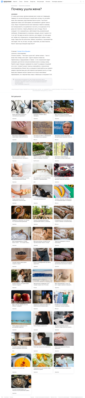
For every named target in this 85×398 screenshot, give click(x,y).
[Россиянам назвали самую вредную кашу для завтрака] (64, 173)
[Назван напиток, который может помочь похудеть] (21, 279)
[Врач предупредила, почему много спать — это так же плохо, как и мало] (21, 237)
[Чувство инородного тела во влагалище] (64, 237)
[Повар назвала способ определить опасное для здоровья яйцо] (21, 194)
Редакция (32, 397)
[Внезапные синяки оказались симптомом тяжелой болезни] (21, 131)
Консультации (14, 5)
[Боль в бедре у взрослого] (42, 321)
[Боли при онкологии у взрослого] (42, 342)
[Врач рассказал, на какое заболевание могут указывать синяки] (21, 152)
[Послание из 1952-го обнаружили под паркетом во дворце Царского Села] (42, 131)
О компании (6, 397)
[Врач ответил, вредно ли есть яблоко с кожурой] (21, 300)
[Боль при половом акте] (42, 194)
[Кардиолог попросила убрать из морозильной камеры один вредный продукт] (42, 300)
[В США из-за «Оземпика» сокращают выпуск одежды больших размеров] (64, 300)
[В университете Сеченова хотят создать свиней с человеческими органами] (64, 216)
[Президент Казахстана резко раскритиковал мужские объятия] (64, 131)
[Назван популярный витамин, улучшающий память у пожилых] (42, 216)
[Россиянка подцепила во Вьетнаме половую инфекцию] (64, 152)
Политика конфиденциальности (76, 397)
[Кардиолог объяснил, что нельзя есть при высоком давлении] (21, 216)
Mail (2, 397)
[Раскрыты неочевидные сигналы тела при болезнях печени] (21, 173)
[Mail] (2, 1)
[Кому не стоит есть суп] (21, 363)
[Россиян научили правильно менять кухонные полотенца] (21, 342)
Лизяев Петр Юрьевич (23, 51)
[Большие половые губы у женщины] (42, 110)
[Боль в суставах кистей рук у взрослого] (64, 342)
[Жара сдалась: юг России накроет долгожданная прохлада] (64, 385)
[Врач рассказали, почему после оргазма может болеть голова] (42, 237)
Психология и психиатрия (24, 5)
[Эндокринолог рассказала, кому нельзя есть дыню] (42, 363)
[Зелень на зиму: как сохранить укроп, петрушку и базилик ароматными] (42, 152)
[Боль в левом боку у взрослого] (64, 363)
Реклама (11, 397)
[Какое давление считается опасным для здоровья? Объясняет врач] (21, 110)
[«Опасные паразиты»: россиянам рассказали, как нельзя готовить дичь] (64, 258)
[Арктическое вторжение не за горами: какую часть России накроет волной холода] (42, 279)
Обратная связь (54, 397)
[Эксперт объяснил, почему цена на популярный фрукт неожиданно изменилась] (64, 194)
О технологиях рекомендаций (63, 397)
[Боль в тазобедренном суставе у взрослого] (42, 258)
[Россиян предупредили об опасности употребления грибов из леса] (21, 385)
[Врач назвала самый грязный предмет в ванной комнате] (42, 385)
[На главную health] (7, 1)
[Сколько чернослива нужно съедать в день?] (21, 258)
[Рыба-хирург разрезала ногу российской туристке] (21, 321)
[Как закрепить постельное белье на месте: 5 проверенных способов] (42, 173)
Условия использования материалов (42, 397)
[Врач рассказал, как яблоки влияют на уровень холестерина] (64, 110)
